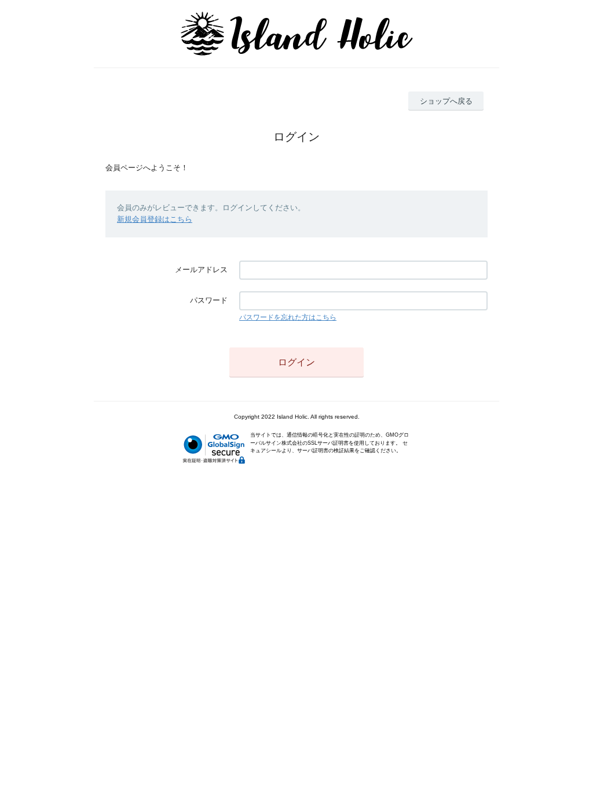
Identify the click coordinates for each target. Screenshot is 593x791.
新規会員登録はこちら (154, 219)
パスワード (209, 300)
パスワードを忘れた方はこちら (287, 317)
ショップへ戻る (446, 101)
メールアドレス (201, 269)
